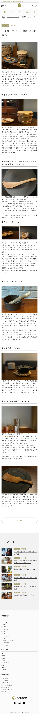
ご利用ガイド (4, 678)
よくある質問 (4, 680)
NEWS (3, 658)
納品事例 (3, 665)
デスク (3, 633)
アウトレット (4, 645)
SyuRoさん (9, 401)
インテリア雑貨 (5, 643)
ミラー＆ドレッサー (6, 636)
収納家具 (3, 627)
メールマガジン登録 (6, 685)
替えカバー (4, 638)
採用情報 (3, 669)
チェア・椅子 (4, 622)
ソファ (3, 624)
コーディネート (5, 663)
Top (3, 17)
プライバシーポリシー (7, 689)
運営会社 (3, 692)
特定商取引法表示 (6, 687)
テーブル (3, 620)
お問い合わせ (4, 682)
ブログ (3, 660)
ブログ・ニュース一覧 (13, 17)
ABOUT (3, 653)
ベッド (3, 631)
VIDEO (3, 667)
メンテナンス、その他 (7, 640)
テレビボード (4, 629)
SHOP (3, 656)
